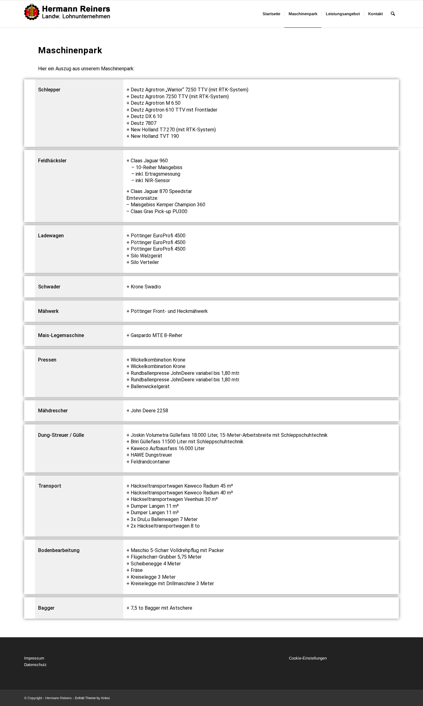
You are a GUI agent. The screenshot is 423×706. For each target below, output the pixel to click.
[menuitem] (271, 14)
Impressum (34, 658)
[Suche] (393, 14)
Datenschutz (35, 664)
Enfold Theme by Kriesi (92, 698)
